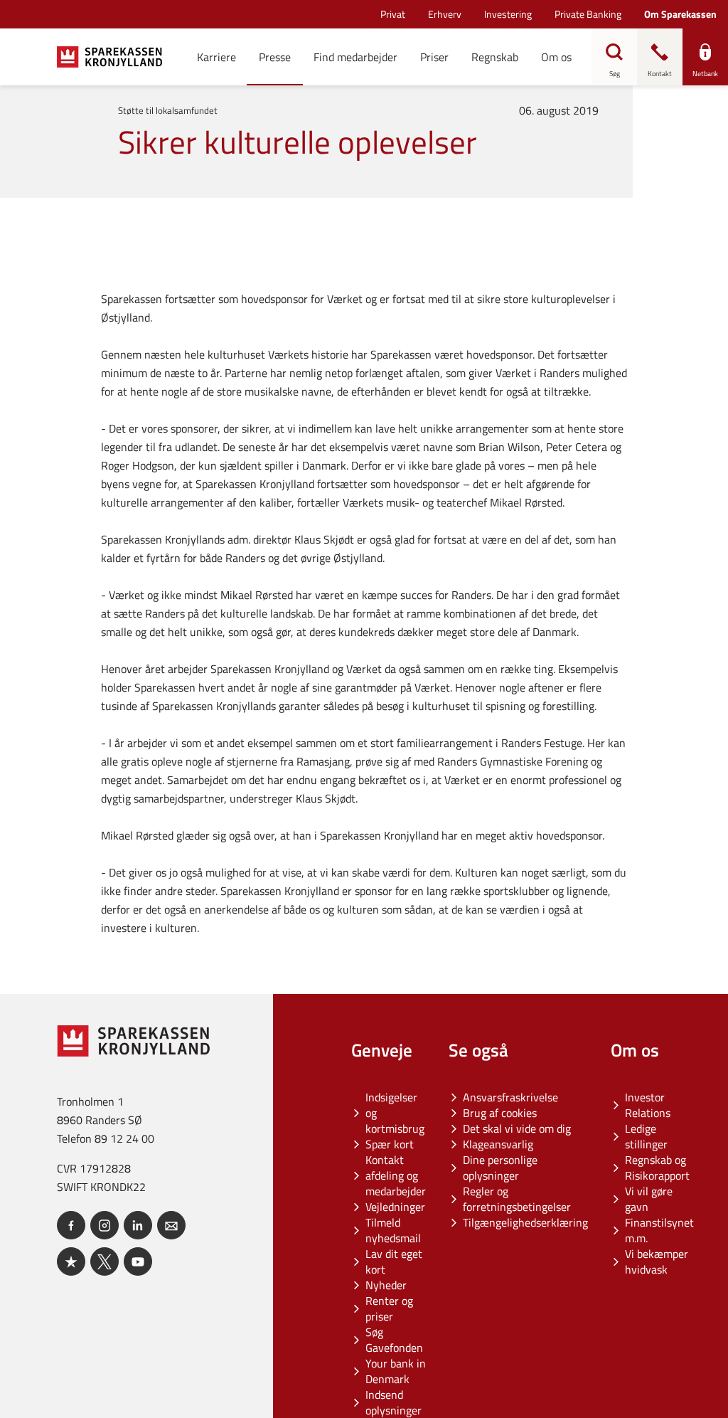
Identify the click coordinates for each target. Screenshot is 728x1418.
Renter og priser (389, 1308)
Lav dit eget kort (393, 1261)
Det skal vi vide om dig (517, 1128)
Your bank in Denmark (395, 1371)
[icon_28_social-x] (104, 1261)
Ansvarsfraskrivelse (510, 1097)
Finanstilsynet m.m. (659, 1230)
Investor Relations (647, 1105)
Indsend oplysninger (393, 1402)
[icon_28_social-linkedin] (138, 1225)
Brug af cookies (500, 1113)
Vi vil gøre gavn (649, 1199)
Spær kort (389, 1144)
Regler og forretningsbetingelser (517, 1199)
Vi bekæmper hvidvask (656, 1261)
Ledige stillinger (646, 1136)
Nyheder (386, 1285)
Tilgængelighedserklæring (525, 1222)
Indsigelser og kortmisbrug (394, 1112)
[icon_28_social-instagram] (104, 1225)
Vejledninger (395, 1207)
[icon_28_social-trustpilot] (71, 1261)
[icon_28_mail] (171, 1225)
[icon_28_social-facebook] (71, 1225)
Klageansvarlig (498, 1144)
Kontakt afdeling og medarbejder (395, 1175)
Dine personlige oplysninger (500, 1167)
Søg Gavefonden (394, 1339)
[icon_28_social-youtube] (138, 1261)
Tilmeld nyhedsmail (393, 1230)
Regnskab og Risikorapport (657, 1167)
